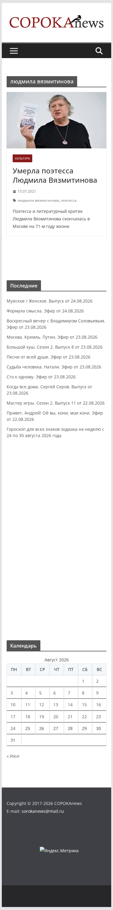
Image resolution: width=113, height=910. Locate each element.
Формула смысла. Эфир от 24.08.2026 (45, 311)
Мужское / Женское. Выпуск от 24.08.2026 (50, 301)
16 (98, 704)
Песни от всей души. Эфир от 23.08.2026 (48, 357)
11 (27, 704)
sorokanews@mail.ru (43, 811)
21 (70, 716)
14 (70, 704)
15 (84, 704)
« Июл (13, 756)
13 (55, 704)
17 (13, 716)
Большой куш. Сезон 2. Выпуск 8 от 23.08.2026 (54, 347)
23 (98, 716)
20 (55, 716)
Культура (22, 158)
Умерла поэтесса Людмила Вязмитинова (55, 175)
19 (41, 716)
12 (41, 704)
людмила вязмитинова (38, 200)
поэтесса (69, 200)
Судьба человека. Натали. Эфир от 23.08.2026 (54, 367)
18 (27, 716)
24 (13, 728)
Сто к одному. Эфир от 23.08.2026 (41, 377)
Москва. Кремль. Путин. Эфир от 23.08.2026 (52, 337)
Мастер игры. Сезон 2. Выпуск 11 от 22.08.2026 (56, 403)
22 (84, 716)
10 (13, 704)
